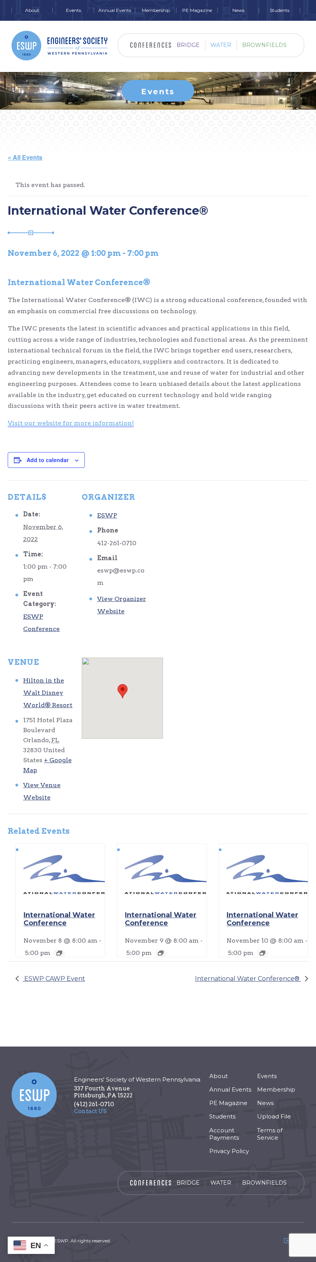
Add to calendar (48, 460)
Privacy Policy (229, 1151)
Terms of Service (269, 1134)
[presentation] (64, 874)
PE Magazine (197, 10)
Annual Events (114, 10)
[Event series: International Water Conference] (59, 953)
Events (73, 10)
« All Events (25, 157)
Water (220, 45)
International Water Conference (59, 919)
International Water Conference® (248, 978)
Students (279, 10)
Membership (156, 10)
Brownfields (264, 45)
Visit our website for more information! (71, 423)
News (238, 10)
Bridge (188, 45)
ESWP (107, 515)
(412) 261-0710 (94, 1104)
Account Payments (224, 1134)
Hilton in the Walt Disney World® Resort (47, 693)
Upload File (274, 1116)
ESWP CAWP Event (54, 978)
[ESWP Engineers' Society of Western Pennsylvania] (60, 45)
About (32, 10)
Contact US (90, 1111)
